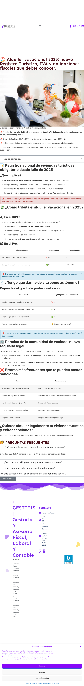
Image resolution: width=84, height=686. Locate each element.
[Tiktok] (78, 26)
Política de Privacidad (44, 683)
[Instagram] (74, 26)
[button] (81, 646)
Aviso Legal (55, 683)
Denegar (42, 672)
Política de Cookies (8, 655)
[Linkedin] (82, 26)
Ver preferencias (42, 678)
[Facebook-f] (70, 26)
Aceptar (42, 666)
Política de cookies (31, 683)
